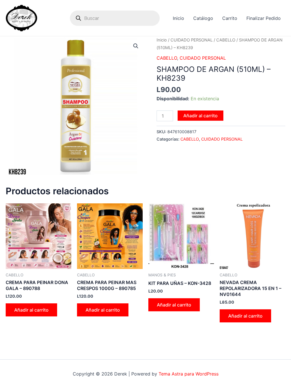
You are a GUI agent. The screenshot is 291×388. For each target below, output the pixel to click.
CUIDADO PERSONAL (192, 40)
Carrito (229, 18)
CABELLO (225, 40)
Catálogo (203, 18)
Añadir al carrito (200, 115)
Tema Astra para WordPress (189, 374)
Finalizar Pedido (263, 18)
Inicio (178, 18)
